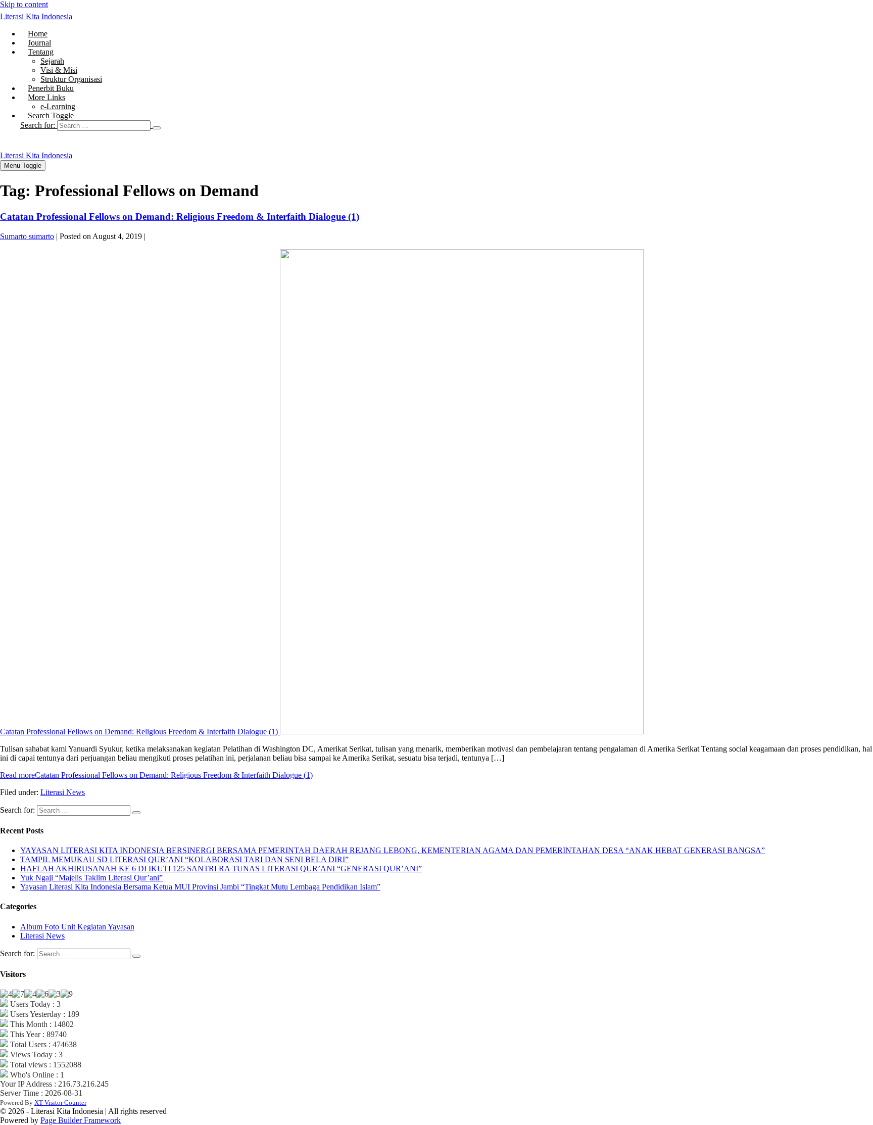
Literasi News (62, 792)
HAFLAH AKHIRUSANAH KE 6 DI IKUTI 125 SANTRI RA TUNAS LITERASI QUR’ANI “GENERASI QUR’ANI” (221, 868)
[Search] (157, 127)
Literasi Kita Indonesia (36, 16)
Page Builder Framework (80, 1120)
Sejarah (52, 61)
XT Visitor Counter (60, 1102)
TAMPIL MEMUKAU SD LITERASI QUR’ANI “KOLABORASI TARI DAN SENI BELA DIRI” (184, 859)
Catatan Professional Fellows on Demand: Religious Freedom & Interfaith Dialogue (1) (179, 216)
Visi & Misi (58, 70)
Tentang (41, 52)
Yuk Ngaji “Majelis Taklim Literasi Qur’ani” (91, 877)
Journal (39, 42)
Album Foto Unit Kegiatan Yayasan (77, 926)
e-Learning (57, 106)
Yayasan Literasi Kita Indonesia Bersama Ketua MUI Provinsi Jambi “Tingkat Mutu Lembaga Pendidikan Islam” (200, 886)
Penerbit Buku (51, 88)
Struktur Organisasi (71, 79)
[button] (446, 125)
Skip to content (24, 4)
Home (37, 33)
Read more (156, 775)
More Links (46, 97)
